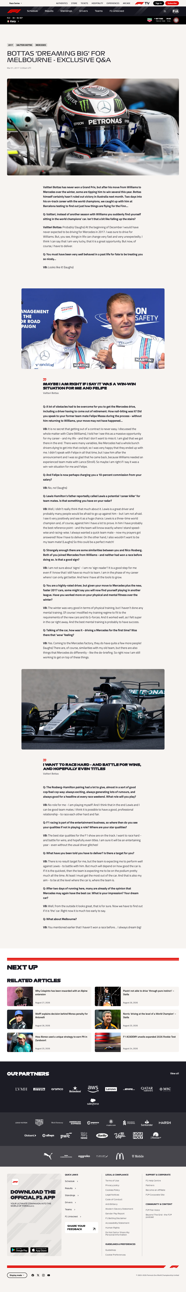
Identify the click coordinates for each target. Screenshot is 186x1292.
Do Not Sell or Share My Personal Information (117, 1234)
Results (49, 11)
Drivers (83, 11)
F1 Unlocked (117, 11)
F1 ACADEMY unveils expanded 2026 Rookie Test (149, 1037)
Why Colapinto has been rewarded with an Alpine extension (61, 992)
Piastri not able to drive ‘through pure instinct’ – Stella (148, 992)
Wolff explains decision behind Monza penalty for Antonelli (61, 1015)
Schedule (32, 11)
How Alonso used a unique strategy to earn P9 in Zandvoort (61, 1038)
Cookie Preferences (115, 1255)
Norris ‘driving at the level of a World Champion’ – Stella (149, 1015)
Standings (66, 11)
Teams (99, 11)
